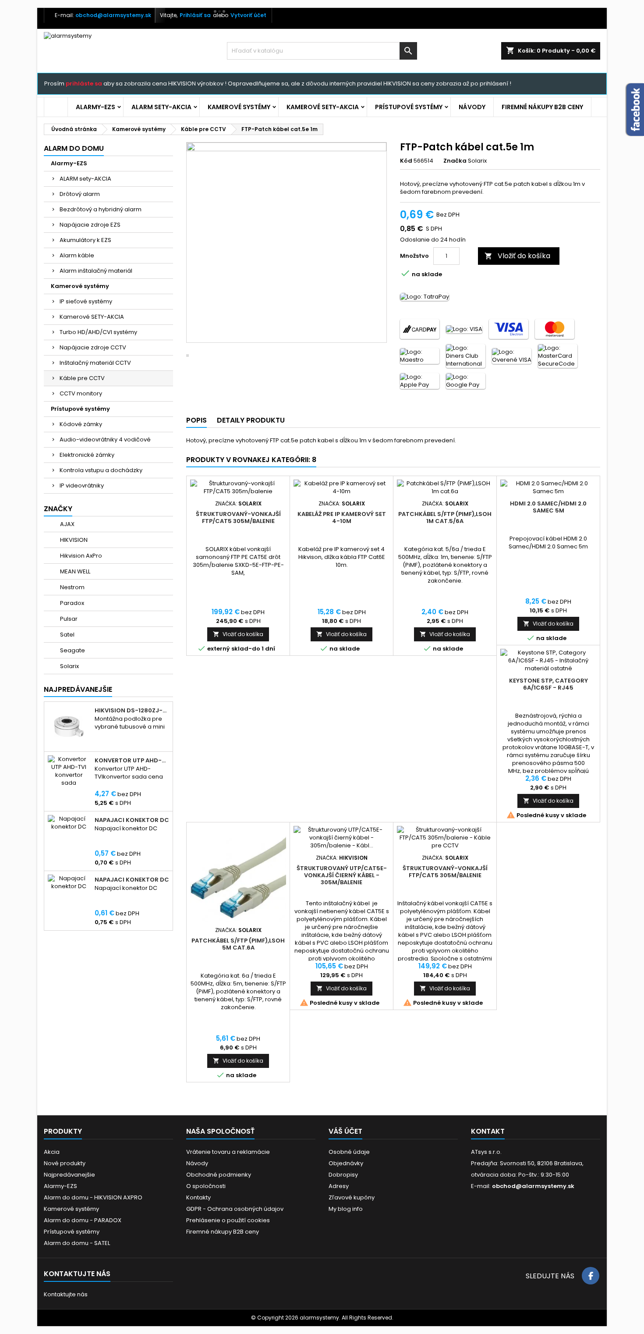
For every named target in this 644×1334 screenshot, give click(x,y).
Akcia (52, 1152)
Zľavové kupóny (352, 1197)
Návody (472, 107)
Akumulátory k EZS (85, 240)
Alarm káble (77, 255)
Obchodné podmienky (218, 1174)
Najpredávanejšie (78, 689)
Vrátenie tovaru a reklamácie (228, 1152)
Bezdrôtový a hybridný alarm (101, 209)
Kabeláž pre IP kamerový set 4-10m (341, 517)
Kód (406, 161)
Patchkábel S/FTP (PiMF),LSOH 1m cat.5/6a (445, 517)
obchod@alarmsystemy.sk (113, 15)
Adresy (339, 1186)
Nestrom (72, 587)
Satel (66, 634)
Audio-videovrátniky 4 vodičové (105, 439)
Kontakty (198, 1197)
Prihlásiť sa (195, 15)
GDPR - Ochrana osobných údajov (234, 1209)
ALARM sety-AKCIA (161, 107)
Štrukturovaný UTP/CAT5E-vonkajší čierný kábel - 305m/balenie (342, 875)
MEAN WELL (74, 571)
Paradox (71, 603)
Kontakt (488, 1131)
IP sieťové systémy (86, 301)
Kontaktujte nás (66, 1294)
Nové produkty (64, 1163)
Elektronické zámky (87, 455)
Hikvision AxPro (80, 555)
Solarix (69, 666)
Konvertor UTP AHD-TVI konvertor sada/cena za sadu (132, 760)
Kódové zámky (81, 424)
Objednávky (346, 1163)
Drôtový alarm (80, 194)
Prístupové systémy (408, 107)
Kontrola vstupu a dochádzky (101, 470)
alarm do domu (74, 148)
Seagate (72, 650)
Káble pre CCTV (82, 378)
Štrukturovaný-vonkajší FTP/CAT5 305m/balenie (238, 517)
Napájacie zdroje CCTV (93, 347)
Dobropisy (343, 1174)
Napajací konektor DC (132, 820)
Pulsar (68, 619)
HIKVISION (73, 540)
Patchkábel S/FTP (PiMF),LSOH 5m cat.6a (238, 944)
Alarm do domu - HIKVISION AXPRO (93, 1197)
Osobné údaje (349, 1152)
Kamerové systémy (239, 107)
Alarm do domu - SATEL (77, 1243)
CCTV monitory (81, 393)
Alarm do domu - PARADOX (82, 1220)
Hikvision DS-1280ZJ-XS (132, 710)
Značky (58, 509)
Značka (455, 161)
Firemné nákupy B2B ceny (542, 107)
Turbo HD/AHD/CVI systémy (98, 332)
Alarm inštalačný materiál (96, 271)
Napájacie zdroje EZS (90, 225)
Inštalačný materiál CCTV (95, 363)
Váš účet (345, 1131)
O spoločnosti (206, 1186)
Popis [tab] (196, 420)
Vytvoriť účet (248, 15)
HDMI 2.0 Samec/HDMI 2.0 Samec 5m (548, 507)
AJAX (66, 524)
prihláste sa (84, 83)
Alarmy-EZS (95, 107)
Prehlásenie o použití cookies (228, 1220)
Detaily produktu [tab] (251, 420)
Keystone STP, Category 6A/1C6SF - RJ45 (548, 684)
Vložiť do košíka (517, 256)
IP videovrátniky (82, 485)
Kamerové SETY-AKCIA (323, 107)
